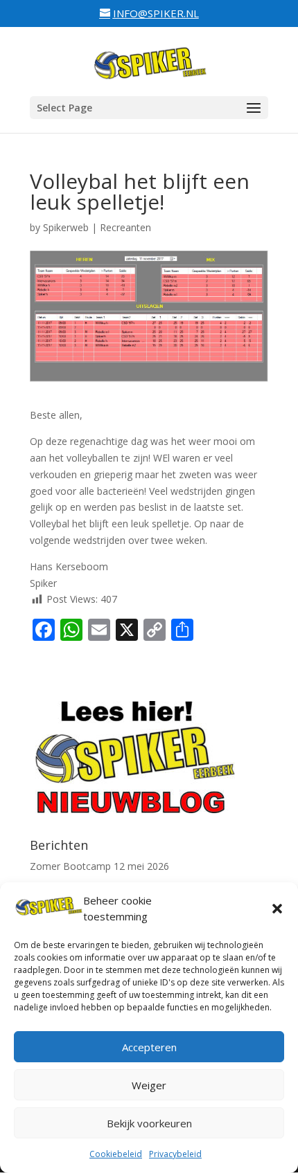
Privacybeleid (175, 1154)
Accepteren (149, 1047)
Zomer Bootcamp (70, 866)
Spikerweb (66, 227)
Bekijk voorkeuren (149, 1123)
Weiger (149, 1085)
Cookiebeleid (115, 1154)
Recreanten (125, 227)
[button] (277, 909)
